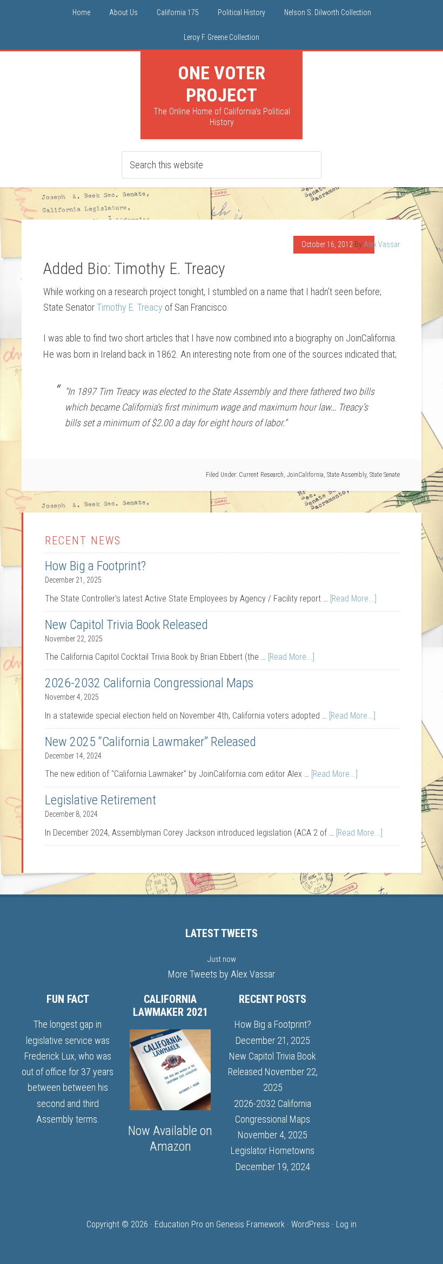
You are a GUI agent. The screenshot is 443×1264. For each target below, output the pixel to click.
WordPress (310, 1224)
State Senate (385, 475)
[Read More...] (353, 598)
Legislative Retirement (100, 800)
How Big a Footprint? (95, 565)
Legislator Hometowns (272, 1150)
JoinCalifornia (305, 475)
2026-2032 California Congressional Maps (149, 683)
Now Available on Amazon (170, 1138)
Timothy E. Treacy (130, 307)
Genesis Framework (250, 1224)
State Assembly (346, 475)
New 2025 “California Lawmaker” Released (150, 741)
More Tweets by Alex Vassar (221, 974)
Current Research (261, 475)
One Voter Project (221, 84)
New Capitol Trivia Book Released (126, 624)
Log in (346, 1224)
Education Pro (179, 1224)
